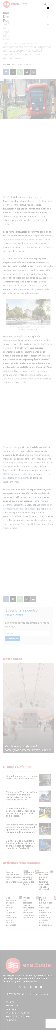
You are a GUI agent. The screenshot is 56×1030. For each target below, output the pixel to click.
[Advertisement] (28, 24)
